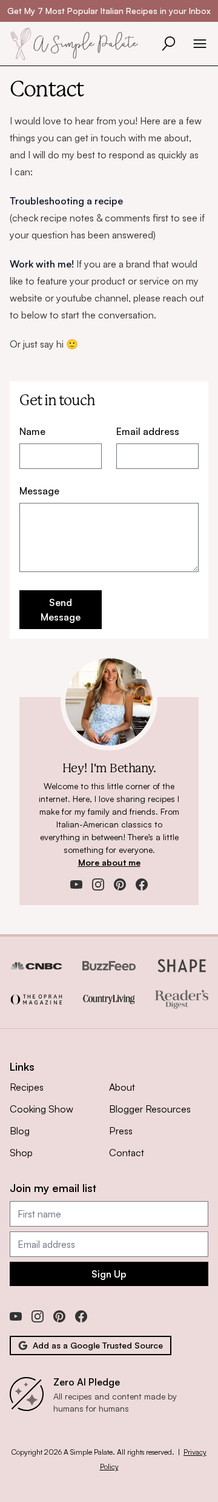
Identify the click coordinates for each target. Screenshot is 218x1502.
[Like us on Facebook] (142, 884)
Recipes (27, 1087)
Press (121, 1131)
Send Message (61, 609)
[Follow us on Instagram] (98, 884)
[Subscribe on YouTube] (76, 884)
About (122, 1087)
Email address (147, 431)
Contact (126, 1153)
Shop (21, 1153)
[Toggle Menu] (200, 43)
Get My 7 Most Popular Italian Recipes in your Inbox (109, 10)
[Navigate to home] (78, 44)
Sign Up (109, 1274)
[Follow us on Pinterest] (120, 884)
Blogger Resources (150, 1109)
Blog (20, 1131)
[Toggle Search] (168, 43)
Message (39, 491)
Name (32, 431)
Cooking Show (41, 1109)
